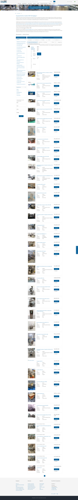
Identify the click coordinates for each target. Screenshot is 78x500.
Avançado (51, 1)
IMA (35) (18, 90)
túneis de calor (53, 24)
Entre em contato (42, 487)
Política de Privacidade (19, 490)
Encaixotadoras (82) (19, 45)
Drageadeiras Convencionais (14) (21, 41)
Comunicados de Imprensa (19, 487)
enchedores (56, 24)
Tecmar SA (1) (18, 95)
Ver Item (39, 54)
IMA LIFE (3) (18, 93)
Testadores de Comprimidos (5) (21, 84)
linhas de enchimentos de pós (20, 24)
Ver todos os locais (54, 489)
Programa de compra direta (31, 487)
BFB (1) (18, 89)
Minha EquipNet (42, 483)
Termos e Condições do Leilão (20, 489)
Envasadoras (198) (19, 51)
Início (15, 13)
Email (17, 105)
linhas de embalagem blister (30, 29)
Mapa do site (41, 489)
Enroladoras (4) (19, 50)
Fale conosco (41, 484)
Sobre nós (17, 483)
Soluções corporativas (31, 483)
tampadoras (34, 24)
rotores (37, 24)
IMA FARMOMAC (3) (19, 92)
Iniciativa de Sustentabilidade (20, 484)
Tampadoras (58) (19, 80)
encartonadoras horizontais (28, 24)
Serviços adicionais (30, 489)
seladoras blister (48, 24)
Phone (17, 109)
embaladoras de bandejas (42, 24)
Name (17, 102)
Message (18, 112)
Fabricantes (18, 13)
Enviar (21, 116)
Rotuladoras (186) (19, 77)
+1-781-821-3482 (54, 488)
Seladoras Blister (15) (20, 78)
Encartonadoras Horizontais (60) (21, 47)
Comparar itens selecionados (32, 42)
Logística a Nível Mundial (31, 488)
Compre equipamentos (31, 484)
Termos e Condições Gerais (19, 488)
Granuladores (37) (19, 55)
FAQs (40, 488)
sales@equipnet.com (54, 487)
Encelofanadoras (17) (20, 48)
